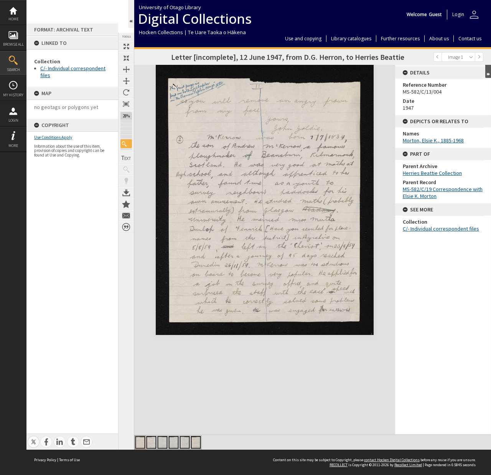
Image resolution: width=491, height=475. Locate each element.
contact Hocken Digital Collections (392, 459)
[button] (126, 143)
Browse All (13, 44)
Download (126, 192)
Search (13, 69)
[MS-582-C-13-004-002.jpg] (151, 442)
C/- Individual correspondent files (441, 228)
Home (13, 18)
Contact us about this (126, 215)
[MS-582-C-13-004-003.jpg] (162, 442)
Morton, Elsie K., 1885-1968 (433, 140)
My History (13, 94)
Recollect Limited (408, 464)
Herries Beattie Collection (432, 173)
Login (13, 120)
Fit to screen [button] (126, 58)
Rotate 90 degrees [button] (126, 92)
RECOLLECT (339, 464)
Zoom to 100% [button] (126, 104)
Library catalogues (351, 38)
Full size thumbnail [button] (126, 46)
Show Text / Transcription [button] (126, 158)
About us (439, 38)
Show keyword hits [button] (126, 169)
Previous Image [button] (438, 57)
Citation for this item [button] (126, 227)
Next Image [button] (479, 57)
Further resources (400, 38)
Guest (435, 14)
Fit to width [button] (126, 69)
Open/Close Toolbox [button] (131, 14)
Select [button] (471, 57)
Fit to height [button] (126, 81)
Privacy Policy (45, 459)
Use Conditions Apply (53, 137)
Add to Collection (126, 204)
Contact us (469, 38)
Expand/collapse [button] (488, 71)
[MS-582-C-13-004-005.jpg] (185, 442)
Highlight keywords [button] (126, 181)
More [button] (13, 145)
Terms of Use (69, 459)
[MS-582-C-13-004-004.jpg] (173, 442)
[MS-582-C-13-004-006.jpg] (196, 442)
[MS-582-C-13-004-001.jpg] (140, 442)
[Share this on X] (34, 437)
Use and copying (303, 38)
